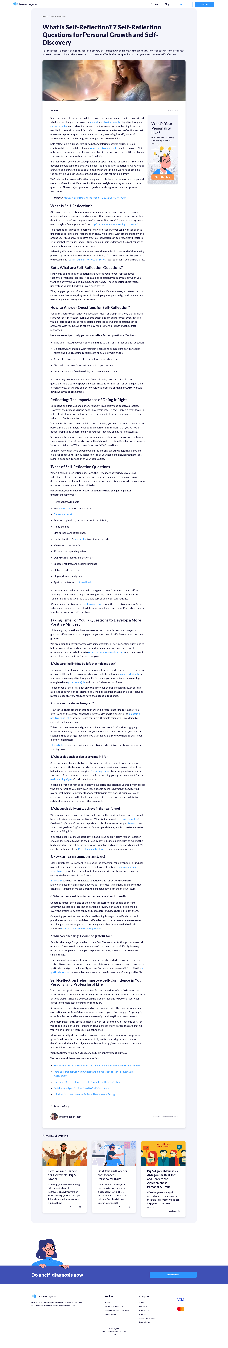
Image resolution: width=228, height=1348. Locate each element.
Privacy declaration (147, 1318)
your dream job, (76, 682)
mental (94, 122)
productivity (132, 674)
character (64, 508)
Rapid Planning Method (91, 848)
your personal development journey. (81, 928)
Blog (167, 4)
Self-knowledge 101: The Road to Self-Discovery (81, 1088)
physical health (111, 122)
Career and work (63, 514)
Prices (107, 1302)
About (142, 1302)
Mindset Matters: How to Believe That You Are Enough (85, 1094)
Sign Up (204, 4)
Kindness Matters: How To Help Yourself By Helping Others (87, 1081)
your (123, 674)
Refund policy (110, 1314)
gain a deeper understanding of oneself (115, 224)
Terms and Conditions (114, 1306)
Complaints (144, 1310)
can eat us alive (59, 126)
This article (56, 745)
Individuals (56, 880)
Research (133, 823)
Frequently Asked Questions (117, 1310)
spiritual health (85, 582)
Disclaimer (143, 1306)
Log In (183, 4)
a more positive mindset (102, 147)
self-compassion (93, 603)
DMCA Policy (144, 1322)
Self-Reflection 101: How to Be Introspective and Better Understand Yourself (97, 1065)
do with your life (129, 819)
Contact (155, 4)
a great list (81, 538)
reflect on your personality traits (106, 652)
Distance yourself (101, 771)
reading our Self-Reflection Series (87, 259)
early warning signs (61, 779)
